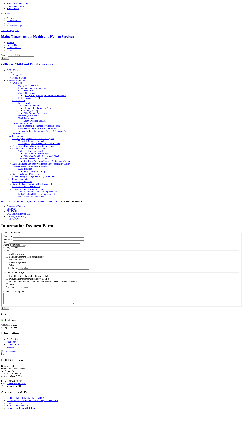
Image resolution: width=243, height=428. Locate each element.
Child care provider (17, 254)
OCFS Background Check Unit (26, 174)
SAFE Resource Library (34, 171)
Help (9, 23)
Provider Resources (15, 136)
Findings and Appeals (33, 110)
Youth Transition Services (35, 121)
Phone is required (11, 245)
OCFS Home (13, 70)
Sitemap (10, 347)
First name (8, 236)
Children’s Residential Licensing (32, 159)
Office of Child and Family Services (27, 64)
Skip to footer (13, 8)
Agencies (11, 18)
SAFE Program (25, 169)
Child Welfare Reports (22, 181)
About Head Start (26, 90)
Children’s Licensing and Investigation (29, 148)
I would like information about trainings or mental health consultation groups (43, 281)
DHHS (4, 201)
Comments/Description (13, 291)
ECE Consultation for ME (29, 98)
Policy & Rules (19, 78)
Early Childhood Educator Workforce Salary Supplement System (41, 164)
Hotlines (10, 42)
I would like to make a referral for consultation (29, 276)
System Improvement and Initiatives (28, 189)
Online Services (14, 20)
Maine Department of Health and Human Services (37, 36)
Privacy (10, 50)
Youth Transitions (26, 118)
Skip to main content (16, 6)
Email (6, 242)
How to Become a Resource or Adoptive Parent (39, 126)
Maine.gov (6, 13)
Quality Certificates (26, 93)
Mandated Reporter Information (32, 141)
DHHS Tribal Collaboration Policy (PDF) (25, 398)
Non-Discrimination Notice (19, 405)
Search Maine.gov (15, 25)
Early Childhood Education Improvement (36, 194)
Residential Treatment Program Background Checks (47, 161)
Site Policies (12, 339)
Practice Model (24, 103)
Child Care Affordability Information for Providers (34, 146)
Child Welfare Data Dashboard (26, 186)
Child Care (17, 83)
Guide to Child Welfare (28, 105)
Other (11, 265)
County (6, 247)
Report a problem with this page (22, 408)
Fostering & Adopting (22, 123)
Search (4, 55)
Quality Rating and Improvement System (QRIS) (45, 95)
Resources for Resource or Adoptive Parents (37, 128)
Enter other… (12, 268)
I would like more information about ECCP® (29, 279)
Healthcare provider (18, 262)
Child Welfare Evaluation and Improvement (37, 191)
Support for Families (16, 80)
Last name (8, 239)
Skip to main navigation (17, 3)
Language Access (14, 403)
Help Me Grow (19, 133)
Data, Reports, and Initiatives (19, 179)
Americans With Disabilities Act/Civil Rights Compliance (32, 400)
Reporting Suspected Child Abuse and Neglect (33, 138)
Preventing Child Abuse (28, 116)
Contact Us (12, 45)
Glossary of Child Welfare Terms (38, 108)
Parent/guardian (16, 259)
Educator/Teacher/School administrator (26, 257)
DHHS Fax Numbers (16, 383)
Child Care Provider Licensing (31, 151)
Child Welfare (18, 100)
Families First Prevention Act (31, 196)
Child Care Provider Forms (36, 153)
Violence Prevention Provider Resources (30, 166)
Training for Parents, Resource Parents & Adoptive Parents (44, 131)
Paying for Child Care (28, 85)
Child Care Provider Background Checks (42, 156)
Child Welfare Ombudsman (36, 113)
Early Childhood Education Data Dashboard (32, 184)
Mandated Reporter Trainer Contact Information (39, 143)
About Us (11, 73)
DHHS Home (13, 344)
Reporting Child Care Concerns (32, 88)
